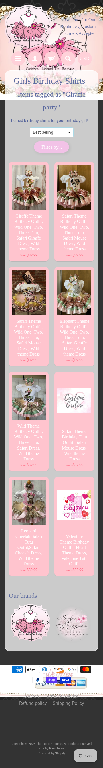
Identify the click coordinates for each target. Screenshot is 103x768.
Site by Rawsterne (51, 748)
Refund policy (33, 703)
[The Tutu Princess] (28, 27)
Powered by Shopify (52, 753)
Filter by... (51, 147)
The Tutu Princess (49, 744)
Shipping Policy (68, 703)
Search (32, 696)
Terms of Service (61, 696)
